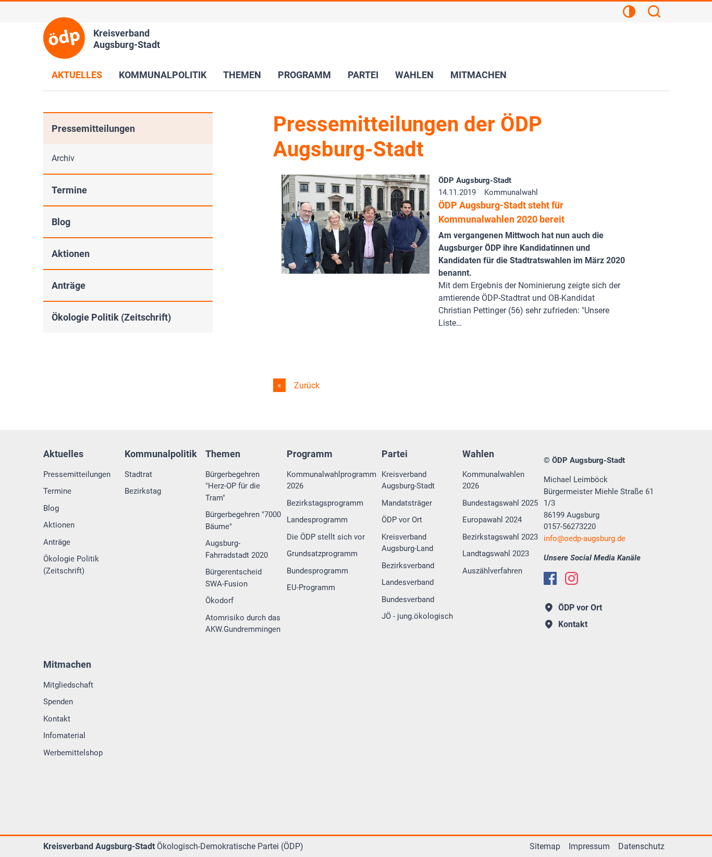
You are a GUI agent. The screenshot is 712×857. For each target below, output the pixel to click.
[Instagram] (571, 578)
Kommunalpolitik (162, 74)
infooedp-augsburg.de (584, 538)
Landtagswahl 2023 (495, 553)
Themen (242, 74)
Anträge (68, 285)
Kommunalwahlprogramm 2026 (331, 480)
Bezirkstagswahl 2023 (500, 537)
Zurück (306, 385)
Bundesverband (408, 599)
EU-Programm (311, 587)
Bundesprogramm (317, 571)
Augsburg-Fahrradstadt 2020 (236, 549)
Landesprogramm (317, 519)
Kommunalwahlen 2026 (493, 480)
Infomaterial (64, 735)
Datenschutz (641, 846)
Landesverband (408, 582)
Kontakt (56, 719)
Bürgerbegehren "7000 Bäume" (243, 520)
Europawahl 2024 (492, 519)
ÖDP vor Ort (402, 519)
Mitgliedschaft (68, 685)
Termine (69, 190)
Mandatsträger (407, 503)
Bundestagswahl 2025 (500, 503)
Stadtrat (138, 474)
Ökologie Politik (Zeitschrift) (111, 317)
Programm (304, 74)
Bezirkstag (143, 491)
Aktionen (71, 253)
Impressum (589, 846)
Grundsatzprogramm (322, 553)
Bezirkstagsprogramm (325, 503)
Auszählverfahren (492, 571)
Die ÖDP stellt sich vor (326, 537)
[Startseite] (64, 38)
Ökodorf (219, 600)
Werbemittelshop (73, 752)
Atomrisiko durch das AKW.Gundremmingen (242, 623)
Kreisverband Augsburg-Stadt (408, 480)
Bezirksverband (408, 565)
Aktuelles (77, 74)
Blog (61, 221)
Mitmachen (478, 74)
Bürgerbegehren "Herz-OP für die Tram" (232, 486)
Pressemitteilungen (93, 128)
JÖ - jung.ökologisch (417, 616)
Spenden (58, 701)
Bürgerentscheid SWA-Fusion (233, 578)
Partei (363, 74)
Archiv (63, 158)
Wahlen (414, 74)
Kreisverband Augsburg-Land (407, 543)
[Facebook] (550, 578)
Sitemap (545, 846)
